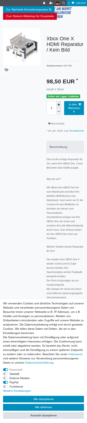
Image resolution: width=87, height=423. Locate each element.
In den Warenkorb (74, 108)
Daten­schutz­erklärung (39, 362)
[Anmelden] (44, 3)
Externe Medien (20, 378)
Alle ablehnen (43, 407)
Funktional (16, 386)
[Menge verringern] (58, 111)
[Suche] (63, 3)
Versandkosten (76, 131)
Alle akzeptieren (43, 399)
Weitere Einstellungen (17, 390)
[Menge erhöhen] (58, 104)
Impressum (75, 354)
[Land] (57, 3)
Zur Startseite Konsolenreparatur (27, 9)
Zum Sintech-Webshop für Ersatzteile (30, 16)
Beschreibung (58, 146)
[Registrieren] (51, 3)
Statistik (14, 373)
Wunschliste (58, 123)
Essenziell (16, 369)
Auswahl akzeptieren (43, 415)
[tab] (65, 147)
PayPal (14, 382)
